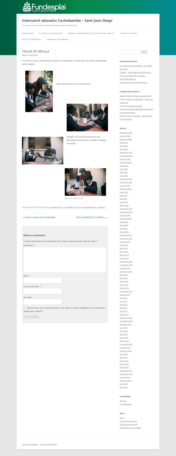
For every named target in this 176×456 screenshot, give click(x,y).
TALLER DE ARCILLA (128, 79)
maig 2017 (124, 304)
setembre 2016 (126, 324)
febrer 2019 (124, 255)
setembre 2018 (126, 271)
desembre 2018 (126, 261)
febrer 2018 (124, 288)
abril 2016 (123, 334)
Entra (122, 418)
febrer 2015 (124, 364)
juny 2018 (123, 278)
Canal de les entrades (128, 421)
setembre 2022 (126, 162)
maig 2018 (124, 281)
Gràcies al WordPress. (48, 444)
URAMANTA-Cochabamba (57, 39)
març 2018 (124, 285)
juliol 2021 (124, 195)
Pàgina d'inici (28, 33)
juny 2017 (123, 301)
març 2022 (124, 175)
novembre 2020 (126, 212)
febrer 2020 (124, 232)
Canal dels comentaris (129, 424)
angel (122, 116)
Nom (26, 275)
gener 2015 (124, 367)
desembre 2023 (126, 132)
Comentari (29, 245)
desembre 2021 (126, 179)
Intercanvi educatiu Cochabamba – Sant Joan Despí (67, 20)
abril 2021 (123, 199)
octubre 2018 (125, 268)
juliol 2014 (124, 384)
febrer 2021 (124, 205)
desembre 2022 (126, 152)
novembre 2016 (126, 321)
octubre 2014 (125, 377)
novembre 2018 (126, 265)
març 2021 (124, 202)
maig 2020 (124, 225)
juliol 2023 (124, 142)
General (123, 401)
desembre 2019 (126, 235)
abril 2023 (123, 146)
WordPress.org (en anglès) (130, 428)
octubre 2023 (125, 136)
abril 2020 (123, 228)
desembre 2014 (126, 370)
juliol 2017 (124, 298)
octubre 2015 (125, 347)
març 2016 (124, 337)
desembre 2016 (126, 318)
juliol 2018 (124, 275)
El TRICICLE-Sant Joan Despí (50, 33)
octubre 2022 (125, 159)
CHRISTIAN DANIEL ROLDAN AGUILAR (135, 109)
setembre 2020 (126, 218)
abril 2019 (123, 248)
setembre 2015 (126, 351)
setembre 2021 (126, 189)
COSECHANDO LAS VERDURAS (139, 96)
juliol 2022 (124, 169)
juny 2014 (123, 387)
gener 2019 (124, 258)
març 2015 (124, 361)
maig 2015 (124, 354)
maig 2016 (124, 331)
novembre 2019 (126, 238)
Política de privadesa (31, 39)
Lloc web (27, 297)
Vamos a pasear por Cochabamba (38, 217)
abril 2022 (123, 172)
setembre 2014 (126, 380)
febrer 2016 (124, 341)
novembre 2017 (126, 291)
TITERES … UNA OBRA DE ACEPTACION (135, 72)
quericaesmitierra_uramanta (93, 207)
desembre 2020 (126, 208)
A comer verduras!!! (134, 106)
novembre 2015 (126, 344)
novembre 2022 (126, 156)
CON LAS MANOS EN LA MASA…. (92, 217)
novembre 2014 (126, 374)
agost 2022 (124, 165)
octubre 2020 (125, 215)
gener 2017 (124, 314)
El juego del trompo (128, 112)
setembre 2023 (126, 139)
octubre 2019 (125, 242)
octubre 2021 (125, 185)
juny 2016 (123, 328)
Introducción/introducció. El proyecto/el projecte (91, 33)
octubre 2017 (125, 294)
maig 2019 (124, 245)
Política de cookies (128, 33)
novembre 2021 (126, 182)
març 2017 (124, 311)
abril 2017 (123, 308)
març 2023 (124, 149)
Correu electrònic (32, 286)
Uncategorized (55, 207)
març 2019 (124, 251)
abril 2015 (123, 357)
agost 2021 (124, 192)
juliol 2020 (124, 222)
